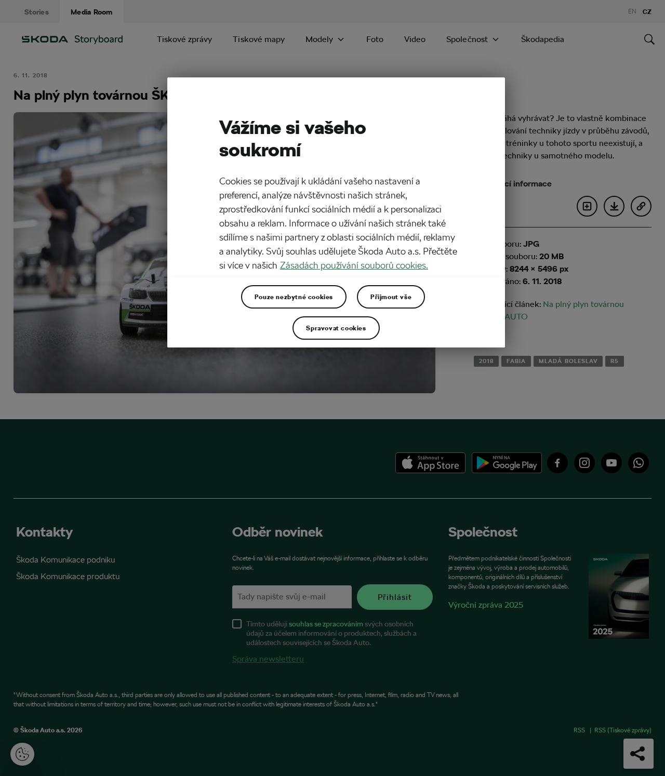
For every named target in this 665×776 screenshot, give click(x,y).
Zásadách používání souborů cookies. (354, 265)
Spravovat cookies (336, 328)
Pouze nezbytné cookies (294, 296)
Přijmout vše (390, 296)
